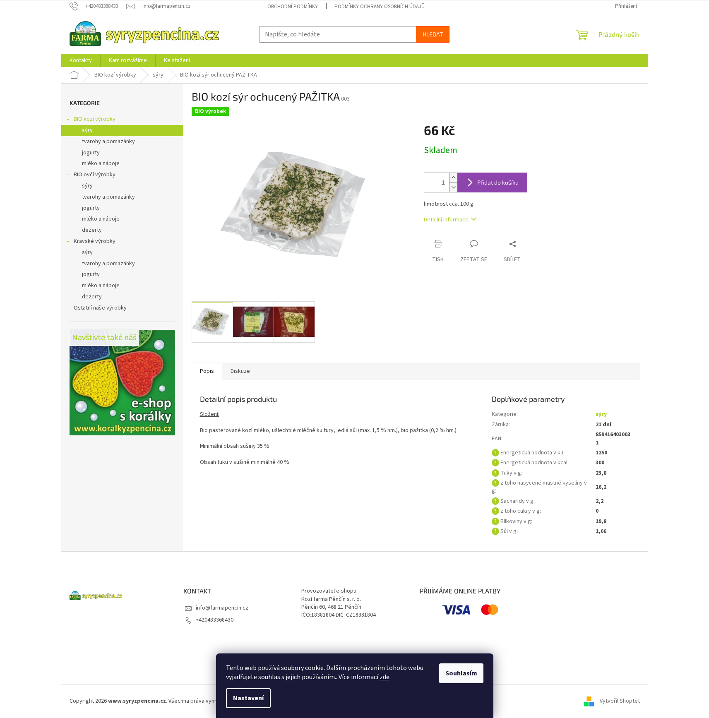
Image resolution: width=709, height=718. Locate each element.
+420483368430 (214, 620)
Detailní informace (446, 220)
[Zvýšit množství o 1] (453, 178)
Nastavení (248, 698)
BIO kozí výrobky (94, 119)
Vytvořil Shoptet (620, 701)
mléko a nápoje (101, 163)
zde (384, 677)
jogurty (91, 153)
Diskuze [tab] (240, 371)
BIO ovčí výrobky (94, 174)
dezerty (92, 230)
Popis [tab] (207, 371)
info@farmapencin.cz (222, 608)
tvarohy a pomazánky (108, 141)
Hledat (433, 34)
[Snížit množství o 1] (453, 187)
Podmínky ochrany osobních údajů (379, 6)
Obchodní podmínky (292, 6)
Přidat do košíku (498, 182)
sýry (87, 130)
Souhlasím (461, 673)
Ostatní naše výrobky (100, 308)
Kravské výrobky (94, 241)
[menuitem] (80, 60)
